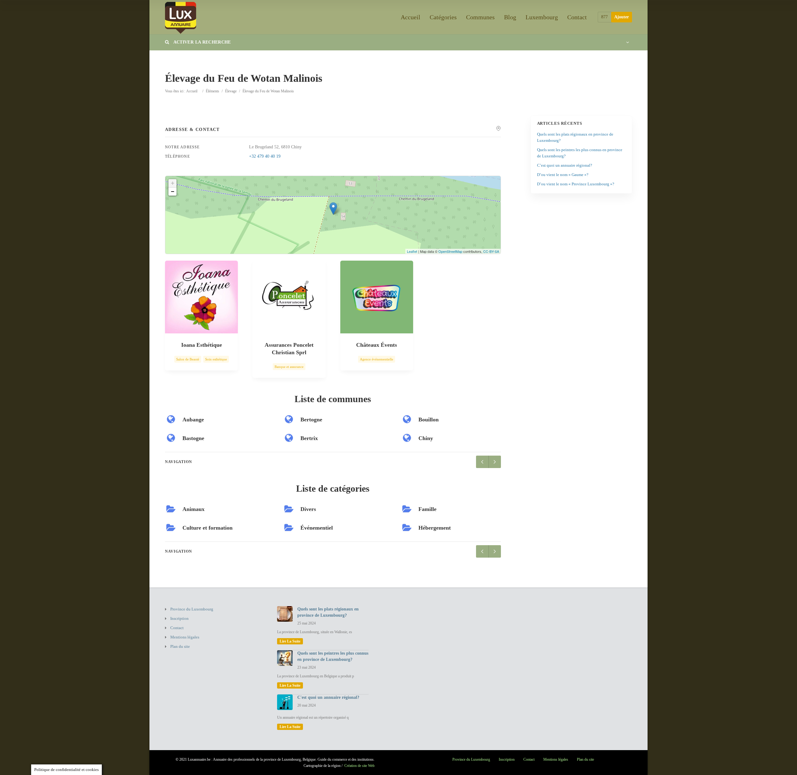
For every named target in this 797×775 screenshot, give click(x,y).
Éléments (212, 91)
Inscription (179, 618)
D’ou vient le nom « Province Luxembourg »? (575, 184)
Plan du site (180, 646)
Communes (480, 17)
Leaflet (412, 251)
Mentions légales (184, 637)
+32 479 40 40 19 (265, 156)
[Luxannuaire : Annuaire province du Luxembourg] (180, 17)
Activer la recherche (201, 42)
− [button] (172, 191)
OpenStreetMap (450, 251)
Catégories (443, 17)
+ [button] (172, 183)
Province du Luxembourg (191, 609)
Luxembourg (542, 17)
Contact (577, 17)
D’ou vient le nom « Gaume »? (562, 174)
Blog (510, 17)
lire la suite (290, 641)
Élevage (231, 91)
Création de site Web (359, 765)
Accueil (410, 17)
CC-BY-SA (491, 251)
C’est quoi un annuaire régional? (564, 165)
